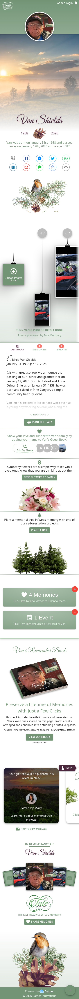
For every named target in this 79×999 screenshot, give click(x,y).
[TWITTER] (52, 158)
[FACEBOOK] (26, 158)
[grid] (39, 284)
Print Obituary (41, 422)
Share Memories (41, 921)
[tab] (17, 348)
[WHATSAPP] (66, 158)
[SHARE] (52, 167)
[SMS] (39, 167)
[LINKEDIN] (13, 167)
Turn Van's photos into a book (39, 330)
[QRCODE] (13, 158)
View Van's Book (39, 736)
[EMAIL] (26, 167)
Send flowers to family (39, 477)
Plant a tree (39, 530)
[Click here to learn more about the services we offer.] (39, 904)
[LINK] (66, 167)
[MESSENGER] (39, 158)
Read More (39, 414)
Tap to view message (34, 829)
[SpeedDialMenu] (70, 990)
